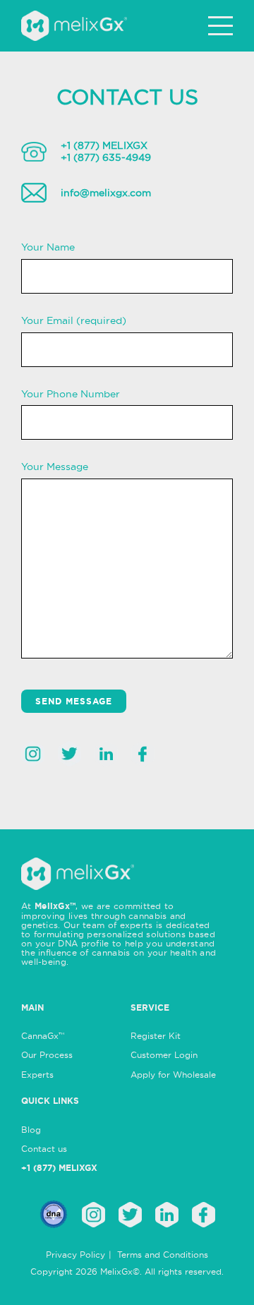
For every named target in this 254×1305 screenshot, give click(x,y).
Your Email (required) (73, 320)
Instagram (32, 753)
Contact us (44, 1148)
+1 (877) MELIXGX (104, 145)
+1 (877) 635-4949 (106, 157)
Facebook (143, 753)
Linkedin (106, 753)
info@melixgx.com (106, 192)
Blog (31, 1129)
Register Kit (156, 1035)
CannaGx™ (42, 1035)
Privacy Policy (75, 1254)
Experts (37, 1074)
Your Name (48, 247)
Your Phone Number (70, 393)
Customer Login (164, 1054)
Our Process (47, 1054)
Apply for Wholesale (173, 1074)
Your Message (54, 466)
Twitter (69, 753)
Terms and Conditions (162, 1254)
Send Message (73, 701)
